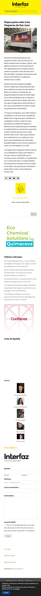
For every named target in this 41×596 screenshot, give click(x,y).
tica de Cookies (10, 555)
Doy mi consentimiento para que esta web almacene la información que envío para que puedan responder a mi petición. (19, 527)
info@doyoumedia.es (17, 569)
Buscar (33, 214)
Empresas (29, 581)
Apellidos (24, 475)
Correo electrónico (12, 487)
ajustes (17, 589)
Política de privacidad (10, 562)
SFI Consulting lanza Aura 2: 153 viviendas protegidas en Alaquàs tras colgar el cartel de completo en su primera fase (20, 263)
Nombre (7, 469)
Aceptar (6, 592)
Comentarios (9, 496)
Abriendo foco (11, 581)
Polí (5, 555)
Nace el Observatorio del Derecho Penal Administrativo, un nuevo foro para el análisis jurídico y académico (19, 272)
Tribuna (20, 581)
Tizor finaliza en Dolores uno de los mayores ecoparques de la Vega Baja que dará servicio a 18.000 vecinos (19, 297)
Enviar (8, 536)
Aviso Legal (7, 549)
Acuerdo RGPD (10, 522)
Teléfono (7, 479)
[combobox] (6, 482)
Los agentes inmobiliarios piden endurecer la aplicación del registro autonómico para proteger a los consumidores (20, 288)
